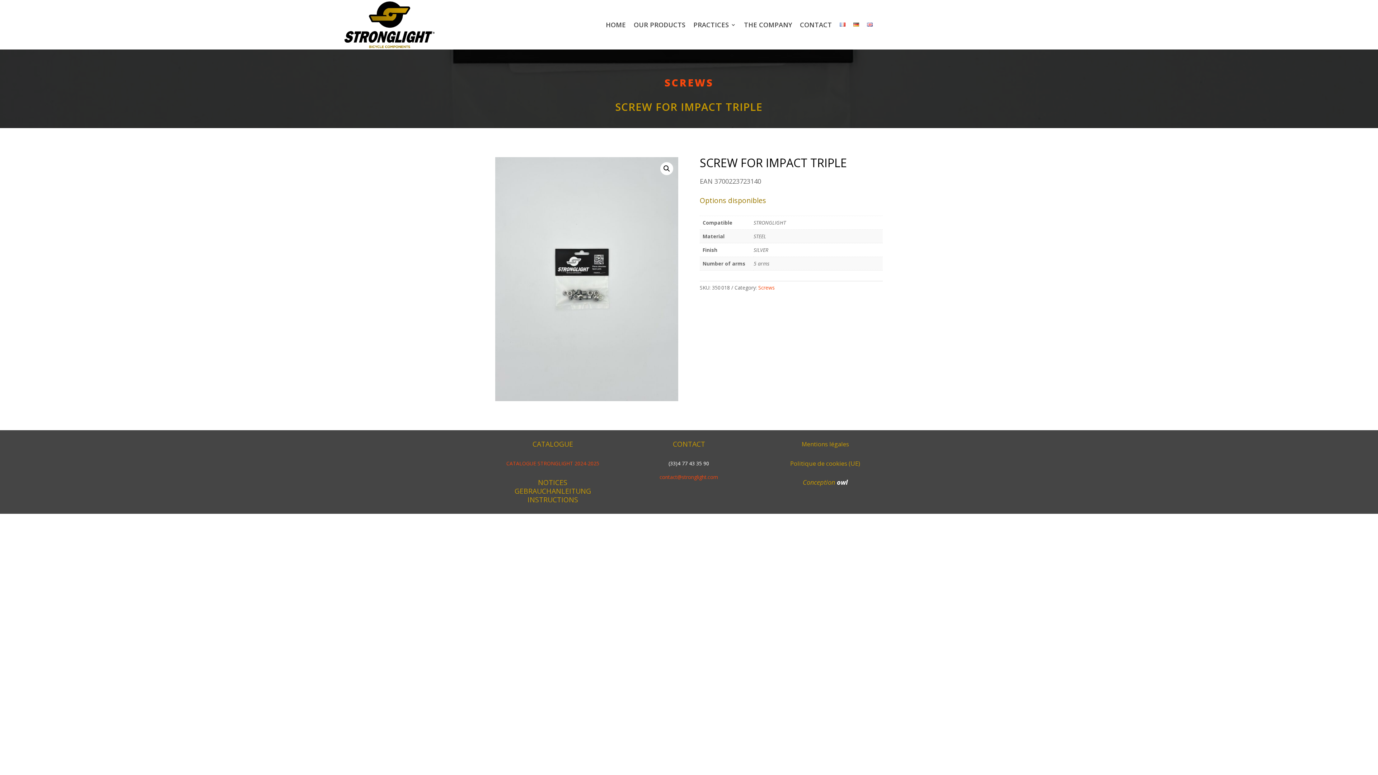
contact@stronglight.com (689, 477)
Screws (689, 82)
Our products (659, 24)
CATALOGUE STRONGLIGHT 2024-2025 (552, 463)
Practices (711, 24)
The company (768, 24)
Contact (816, 24)
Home (616, 24)
